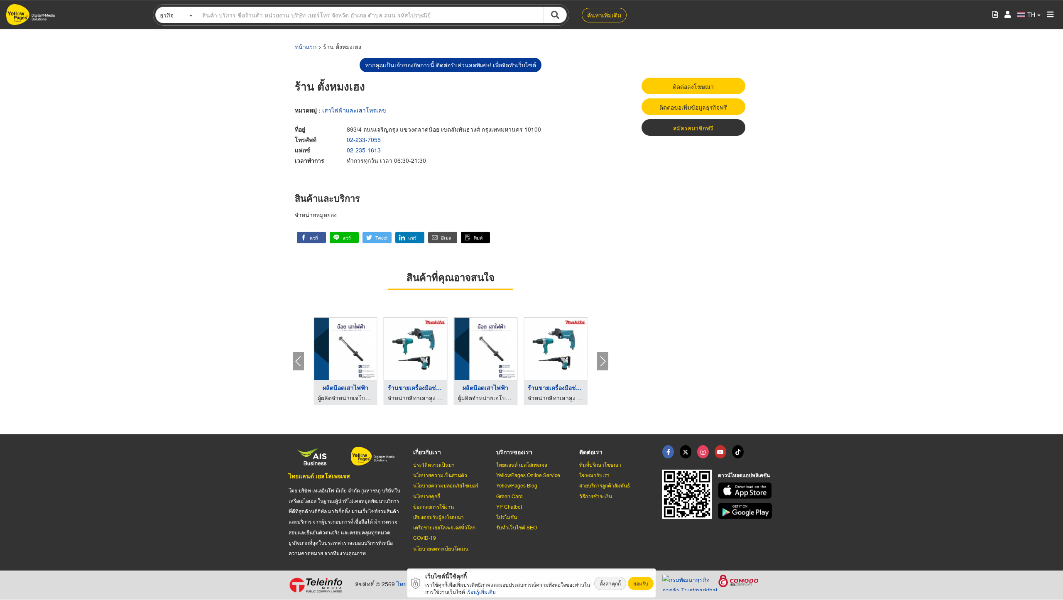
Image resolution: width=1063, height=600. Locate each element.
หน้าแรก (305, 46)
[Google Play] (746, 511)
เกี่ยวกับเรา (427, 452)
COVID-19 (424, 537)
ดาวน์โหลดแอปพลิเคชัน (744, 475)
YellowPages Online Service (528, 474)
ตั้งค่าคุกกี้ (610, 583)
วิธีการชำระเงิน (595, 496)
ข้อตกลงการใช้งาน (433, 506)
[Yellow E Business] (668, 451)
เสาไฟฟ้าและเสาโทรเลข (354, 110)
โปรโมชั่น (506, 516)
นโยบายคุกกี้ (426, 496)
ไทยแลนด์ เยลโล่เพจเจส (319, 476)
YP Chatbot (509, 506)
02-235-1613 (364, 150)
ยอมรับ (640, 583)
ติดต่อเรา (591, 452)
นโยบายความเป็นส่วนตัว (440, 474)
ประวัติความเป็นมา (434, 464)
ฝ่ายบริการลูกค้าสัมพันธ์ (604, 485)
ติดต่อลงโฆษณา (693, 86)
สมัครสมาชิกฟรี (693, 128)
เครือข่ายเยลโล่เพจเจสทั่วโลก (444, 527)
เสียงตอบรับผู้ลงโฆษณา (438, 516)
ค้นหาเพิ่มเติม (604, 15)
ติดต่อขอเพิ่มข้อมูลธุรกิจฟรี (693, 107)
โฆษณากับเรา (594, 474)
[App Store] (746, 490)
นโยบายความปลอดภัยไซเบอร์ (445, 485)
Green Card (509, 496)
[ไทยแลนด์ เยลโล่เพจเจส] (685, 451)
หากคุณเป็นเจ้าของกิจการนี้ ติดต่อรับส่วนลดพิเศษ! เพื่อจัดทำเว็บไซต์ (450, 65)
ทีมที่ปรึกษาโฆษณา (600, 464)
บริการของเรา (514, 452)
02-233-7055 (364, 139)
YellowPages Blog (516, 485)
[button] (311, 237)
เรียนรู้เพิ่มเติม (481, 591)
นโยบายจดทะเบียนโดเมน (440, 548)
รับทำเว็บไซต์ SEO (516, 527)
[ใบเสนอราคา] (995, 15)
